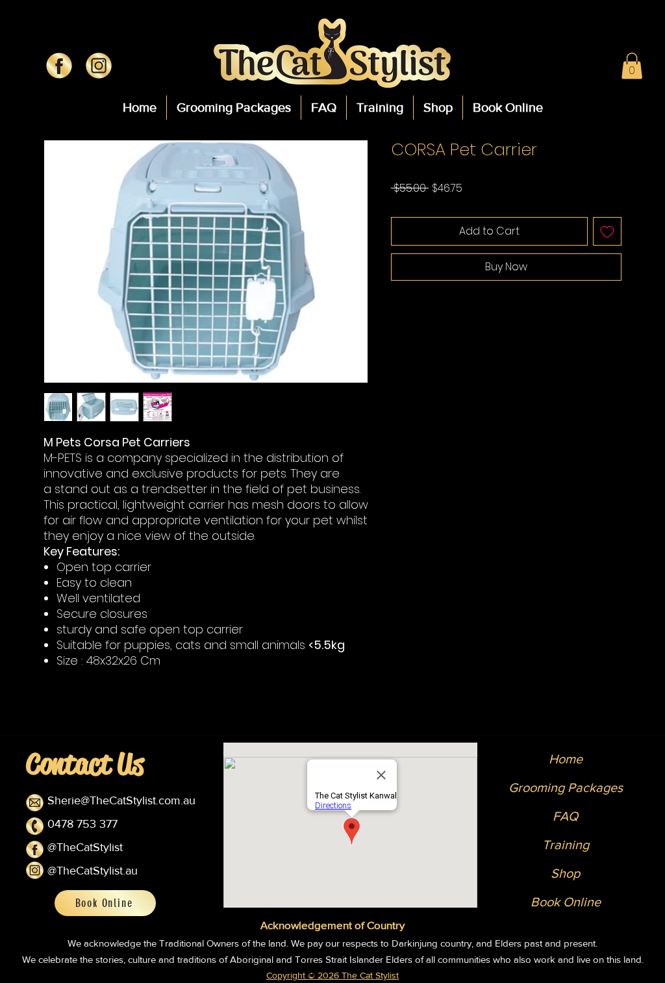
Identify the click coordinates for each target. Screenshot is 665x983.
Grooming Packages (565, 787)
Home (566, 759)
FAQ (565, 816)
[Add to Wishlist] (607, 231)
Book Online (566, 902)
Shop (565, 873)
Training (565, 844)
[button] (632, 66)
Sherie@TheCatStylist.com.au (121, 800)
